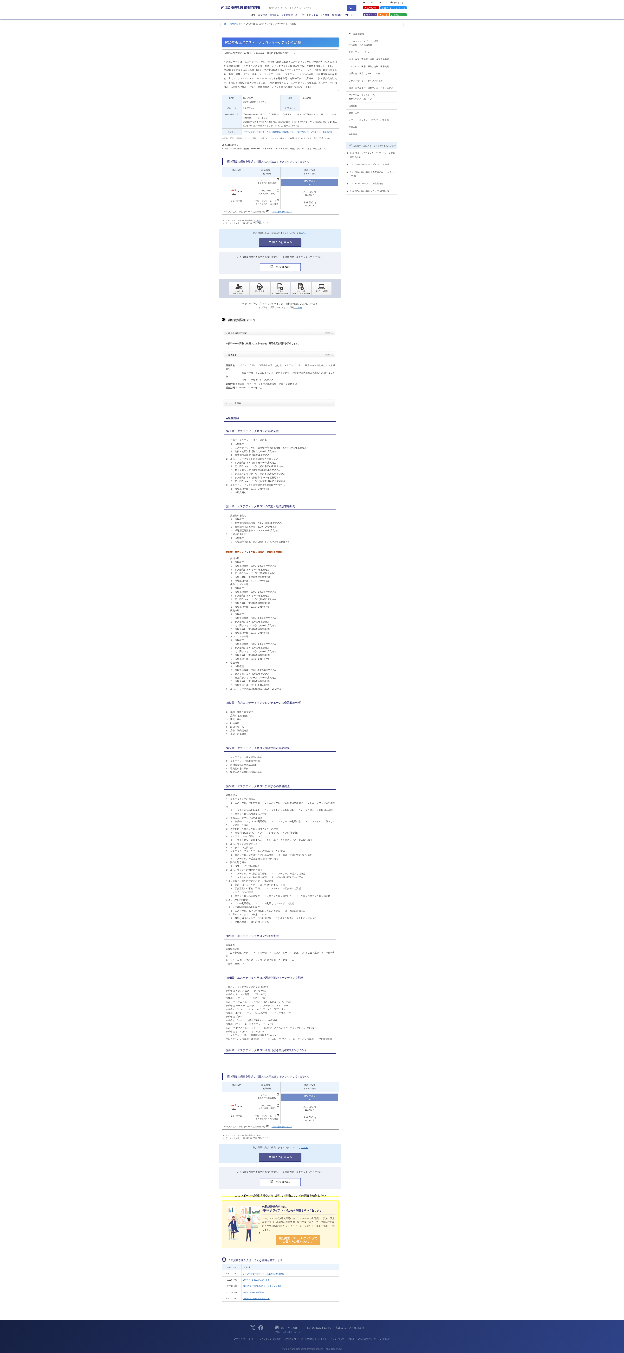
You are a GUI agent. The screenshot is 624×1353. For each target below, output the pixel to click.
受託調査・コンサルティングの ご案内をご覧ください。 (298, 1240)
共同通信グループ (368, 1339)
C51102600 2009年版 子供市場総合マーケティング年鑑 (373, 174)
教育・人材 (354, 113)
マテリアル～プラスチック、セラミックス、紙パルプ (362, 97)
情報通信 (353, 106)
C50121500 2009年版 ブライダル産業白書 (369, 191)
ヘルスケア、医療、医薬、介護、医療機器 (369, 66)
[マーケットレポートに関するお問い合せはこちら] (239, 289)
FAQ (352, 1339)
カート (385, 15)
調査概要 (280, 354)
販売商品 (274, 15)
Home (252, 15)
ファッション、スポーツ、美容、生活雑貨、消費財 (265, 132)
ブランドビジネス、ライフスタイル (366, 80)
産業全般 (353, 127)
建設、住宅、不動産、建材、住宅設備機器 (369, 59)
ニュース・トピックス (306, 15)
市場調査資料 (236, 24)
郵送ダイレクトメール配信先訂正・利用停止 (306, 1339)
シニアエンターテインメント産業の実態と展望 (263, 1274)
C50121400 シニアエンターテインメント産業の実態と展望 (372, 155)
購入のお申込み (281, 242)
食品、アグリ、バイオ (359, 52)
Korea (383, 2)
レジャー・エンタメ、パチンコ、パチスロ (369, 120)
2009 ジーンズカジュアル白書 (256, 1280)
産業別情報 (287, 15)
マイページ (371, 15)
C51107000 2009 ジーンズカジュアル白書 (369, 164)
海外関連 (353, 134)
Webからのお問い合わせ (352, 1328)
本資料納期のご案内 (280, 333)
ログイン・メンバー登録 (394, 8)
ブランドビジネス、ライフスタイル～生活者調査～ (311, 132)
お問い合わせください (282, 211)
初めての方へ (372, 8)
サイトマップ (399, 2)
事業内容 (262, 15)
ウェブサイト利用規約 (271, 1339)
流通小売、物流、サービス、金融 (364, 73)
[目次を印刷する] (260, 289)
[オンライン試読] (322, 289)
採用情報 (336, 15)
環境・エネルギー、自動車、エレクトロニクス (371, 88)
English (370, 2)
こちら (258, 220)
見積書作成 (282, 267)
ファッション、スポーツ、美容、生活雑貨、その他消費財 (364, 43)
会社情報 (325, 15)
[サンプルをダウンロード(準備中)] (301, 289)
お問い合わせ (399, 15)
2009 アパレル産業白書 (253, 1292)
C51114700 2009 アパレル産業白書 (366, 183)
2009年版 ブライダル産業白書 (256, 1298)
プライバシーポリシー (245, 1339)
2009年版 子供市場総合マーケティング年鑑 (262, 1286)
